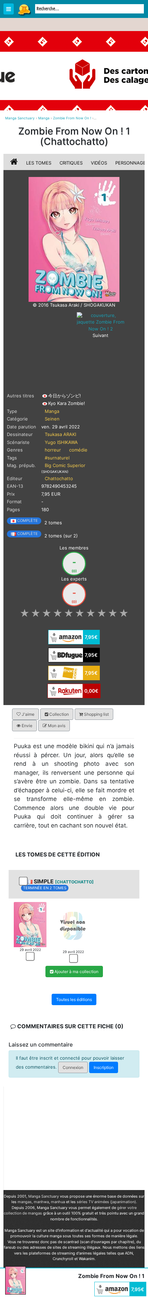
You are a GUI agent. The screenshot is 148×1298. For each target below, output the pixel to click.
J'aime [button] (27, 714)
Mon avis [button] (56, 725)
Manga (24, 9)
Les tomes (38, 163)
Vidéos (99, 163)
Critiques (71, 163)
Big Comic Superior (65, 465)
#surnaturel (57, 457)
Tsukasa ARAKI (60, 434)
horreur (53, 450)
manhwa (41, 1201)
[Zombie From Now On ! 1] (30, 924)
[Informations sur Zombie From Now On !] (14, 163)
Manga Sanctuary (43, 1196)
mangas (25, 1201)
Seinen (52, 419)
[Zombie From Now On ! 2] (101, 321)
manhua (58, 1201)
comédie (78, 450)
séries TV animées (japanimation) (106, 1201)
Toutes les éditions (74, 999)
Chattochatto (59, 478)
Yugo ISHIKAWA (61, 442)
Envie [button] (26, 725)
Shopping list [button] (96, 714)
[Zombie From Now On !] (74, 238)
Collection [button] (58, 714)
